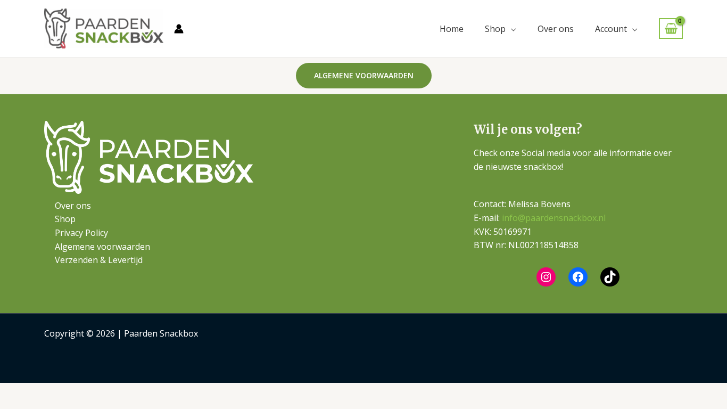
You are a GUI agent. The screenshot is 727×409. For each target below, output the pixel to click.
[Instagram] (546, 277)
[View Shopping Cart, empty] (671, 28)
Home (452, 29)
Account (611, 29)
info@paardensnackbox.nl (554, 218)
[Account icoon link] (179, 29)
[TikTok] (609, 277)
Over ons (556, 29)
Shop (495, 29)
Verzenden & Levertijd (99, 260)
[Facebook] (578, 277)
